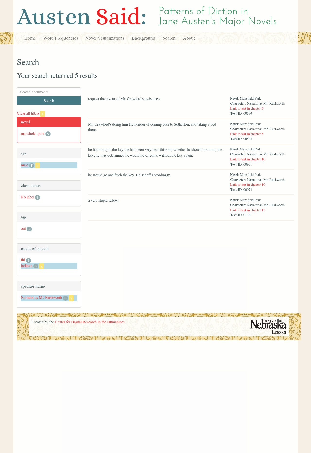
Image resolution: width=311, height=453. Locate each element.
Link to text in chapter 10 (247, 159)
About (189, 38)
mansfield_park (32, 133)
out (23, 228)
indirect (26, 265)
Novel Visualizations (104, 38)
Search (169, 38)
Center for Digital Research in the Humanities (90, 321)
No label (27, 196)
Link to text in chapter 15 (247, 210)
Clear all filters (30, 113)
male (24, 164)
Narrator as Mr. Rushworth (41, 297)
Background (143, 38)
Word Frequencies (60, 38)
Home (30, 38)
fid (23, 259)
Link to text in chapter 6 (246, 108)
